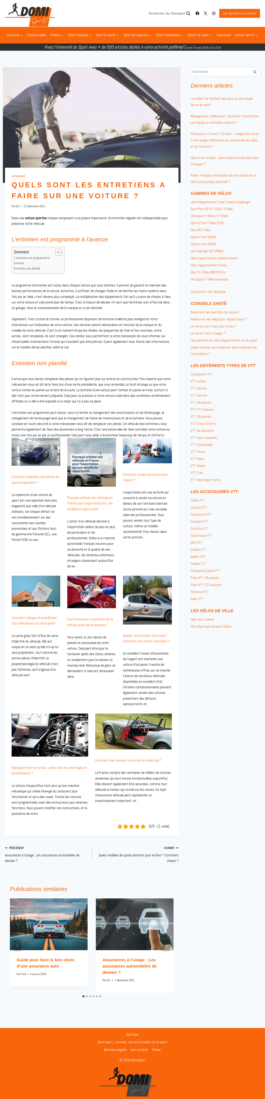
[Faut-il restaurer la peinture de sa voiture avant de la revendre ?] (91, 592)
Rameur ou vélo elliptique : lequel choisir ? (219, 319)
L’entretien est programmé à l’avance (32, 260)
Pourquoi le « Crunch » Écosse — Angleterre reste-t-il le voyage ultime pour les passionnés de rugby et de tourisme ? (225, 140)
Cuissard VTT (200, 521)
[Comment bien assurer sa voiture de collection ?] (133, 731)
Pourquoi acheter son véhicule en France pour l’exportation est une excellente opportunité (90, 503)
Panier (156, 1049)
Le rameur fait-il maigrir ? (208, 333)
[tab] (83, 996)
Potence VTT (199, 592)
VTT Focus (198, 451)
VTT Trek (197, 473)
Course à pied (36, 35)
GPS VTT (196, 542)
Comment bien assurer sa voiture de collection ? (128, 760)
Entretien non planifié (27, 268)
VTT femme (199, 388)
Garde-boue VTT (201, 535)
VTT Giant (197, 458)
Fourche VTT (199, 528)
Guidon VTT (198, 549)
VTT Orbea (198, 465)
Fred (23, 974)
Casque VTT (199, 507)
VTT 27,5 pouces (202, 409)
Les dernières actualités (239, 13)
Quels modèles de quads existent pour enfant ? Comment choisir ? (138, 854)
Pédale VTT (198, 563)
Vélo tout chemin (202, 619)
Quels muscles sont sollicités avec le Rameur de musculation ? (224, 350)
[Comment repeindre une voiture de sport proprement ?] (36, 452)
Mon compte (139, 1049)
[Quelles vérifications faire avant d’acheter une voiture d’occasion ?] (147, 600)
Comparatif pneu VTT (205, 570)
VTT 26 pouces (201, 402)
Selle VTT (197, 599)
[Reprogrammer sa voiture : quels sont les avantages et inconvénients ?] (50, 735)
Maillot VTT (198, 556)
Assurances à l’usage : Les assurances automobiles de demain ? (42, 854)
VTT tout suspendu (204, 437)
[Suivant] (166, 945)
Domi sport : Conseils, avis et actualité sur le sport (132, 1042)
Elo (17, 206)
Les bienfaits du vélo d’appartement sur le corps (224, 340)
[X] (205, 13)
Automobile (18, 176)
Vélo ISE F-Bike (200, 230)
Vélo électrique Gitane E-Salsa (211, 626)
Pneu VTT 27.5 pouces (206, 585)
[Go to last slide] (17, 945)
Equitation (224, 35)
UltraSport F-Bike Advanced (209, 279)
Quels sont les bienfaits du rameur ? (216, 312)
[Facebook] (197, 13)
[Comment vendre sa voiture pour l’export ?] (147, 450)
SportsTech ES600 (203, 244)
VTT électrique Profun (206, 480)
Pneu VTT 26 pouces (205, 577)
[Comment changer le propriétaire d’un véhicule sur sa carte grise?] (36, 591)
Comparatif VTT (202, 374)
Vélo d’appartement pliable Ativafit (214, 258)
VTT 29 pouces (201, 416)
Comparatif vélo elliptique (208, 291)
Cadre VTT (198, 500)
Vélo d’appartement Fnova (208, 265)
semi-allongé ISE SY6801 (207, 251)
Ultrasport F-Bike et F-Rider (209, 216)
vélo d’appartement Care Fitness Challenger (221, 202)
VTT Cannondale (202, 444)
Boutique (132, 1034)
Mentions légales (115, 1049)
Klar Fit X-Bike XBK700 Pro (208, 272)
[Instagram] (213, 13)
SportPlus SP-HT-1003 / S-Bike (212, 209)
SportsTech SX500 (203, 237)
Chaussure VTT (201, 514)
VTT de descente (202, 430)
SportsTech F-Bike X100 (207, 223)
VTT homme (199, 395)
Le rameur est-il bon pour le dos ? (213, 326)
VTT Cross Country (203, 423)
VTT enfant (198, 381)
